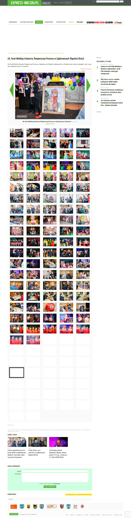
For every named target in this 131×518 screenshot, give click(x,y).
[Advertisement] (65, 37)
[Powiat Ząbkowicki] (12, 508)
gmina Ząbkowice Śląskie (73, 429)
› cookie (94, 1)
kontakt (86, 515)
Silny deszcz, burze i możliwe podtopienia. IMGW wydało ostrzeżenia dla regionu (110, 81)
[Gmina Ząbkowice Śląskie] (20, 508)
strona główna (12, 53)
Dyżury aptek (61, 22)
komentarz (18, 474)
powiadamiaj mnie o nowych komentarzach (78, 494)
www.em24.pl (46, 2)
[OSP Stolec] (74, 508)
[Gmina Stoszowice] (50, 508)
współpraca (79, 515)
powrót (11, 499)
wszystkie (61, 2)
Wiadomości (13, 22)
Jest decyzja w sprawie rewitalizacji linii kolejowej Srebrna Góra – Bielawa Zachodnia (112, 102)
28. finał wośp (13, 429)
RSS (67, 515)
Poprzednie (11, 90)
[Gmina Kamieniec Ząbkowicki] (40, 508)
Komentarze (49, 22)
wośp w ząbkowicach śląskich (46, 429)
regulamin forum (56, 483)
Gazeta (71, 22)
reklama (72, 515)
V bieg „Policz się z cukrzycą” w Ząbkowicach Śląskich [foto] (36, 452)
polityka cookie (118, 515)
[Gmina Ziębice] (67, 508)
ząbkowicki (68, 2)
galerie (19, 53)
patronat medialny (95, 515)
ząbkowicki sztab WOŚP (61, 429)
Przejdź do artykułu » (86, 69)
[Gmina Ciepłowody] (33, 508)
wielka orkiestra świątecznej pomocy (28, 429)
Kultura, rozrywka (26, 22)
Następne (88, 85)
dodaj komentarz (49, 486)
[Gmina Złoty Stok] (60, 508)
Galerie (39, 22)
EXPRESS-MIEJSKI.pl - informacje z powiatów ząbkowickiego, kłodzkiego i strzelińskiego (24, 3)
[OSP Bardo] (81, 508)
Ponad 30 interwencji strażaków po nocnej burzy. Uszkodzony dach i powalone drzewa (112, 92)
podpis (19, 471)
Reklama (80, 22)
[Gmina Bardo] (27, 508)
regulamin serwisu (107, 515)
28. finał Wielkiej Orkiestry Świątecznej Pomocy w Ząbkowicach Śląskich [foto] (43, 53)
